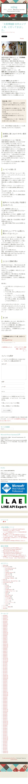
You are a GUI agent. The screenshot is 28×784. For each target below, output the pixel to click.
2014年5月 (5, 715)
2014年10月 (5, 711)
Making (4, 565)
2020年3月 (5, 629)
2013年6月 (5, 728)
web (4, 583)
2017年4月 (5, 669)
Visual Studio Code (7, 582)
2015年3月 (5, 705)
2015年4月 (5, 704)
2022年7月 (5, 618)
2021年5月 (5, 622)
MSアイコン (8, 575)
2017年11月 (5, 659)
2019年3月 (5, 642)
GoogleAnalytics (8, 589)
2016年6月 (5, 684)
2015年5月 (5, 702)
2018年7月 (5, 651)
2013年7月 (5, 727)
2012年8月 (5, 742)
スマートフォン (8, 599)
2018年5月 (5, 652)
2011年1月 (5, 749)
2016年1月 (5, 691)
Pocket (22, 38)
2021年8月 (5, 621)
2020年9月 (5, 625)
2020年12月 (5, 624)
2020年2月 (5, 631)
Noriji (13, 32)
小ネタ (6, 603)
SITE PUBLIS (8, 595)
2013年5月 (5, 729)
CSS (6, 585)
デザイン (7, 601)
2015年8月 (5, 698)
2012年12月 (5, 737)
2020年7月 (5, 628)
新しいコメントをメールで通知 (11, 403)
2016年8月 (5, 681)
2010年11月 (5, 752)
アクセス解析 (8, 598)
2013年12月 (5, 721)
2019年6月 (5, 639)
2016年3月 (5, 688)
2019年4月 (5, 641)
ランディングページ (9, 602)
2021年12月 (5, 619)
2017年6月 (5, 667)
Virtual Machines (8, 576)
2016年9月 (5, 679)
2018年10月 (5, 647)
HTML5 (6, 592)
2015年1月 (5, 708)
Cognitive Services (9, 572)
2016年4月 (5, 687)
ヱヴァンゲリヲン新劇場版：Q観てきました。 (20, 348)
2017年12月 (5, 658)
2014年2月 (5, 718)
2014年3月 (5, 717)
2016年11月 (5, 677)
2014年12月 (5, 709)
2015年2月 (5, 707)
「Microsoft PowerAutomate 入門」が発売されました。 (15, 555)
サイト (3, 391)
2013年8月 (5, 725)
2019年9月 (5, 635)
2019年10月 (5, 634)
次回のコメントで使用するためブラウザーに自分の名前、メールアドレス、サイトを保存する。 (13, 398)
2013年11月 (5, 722)
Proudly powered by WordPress (9, 758)
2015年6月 (5, 701)
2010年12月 (5, 751)
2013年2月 (5, 734)
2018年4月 (5, 654)
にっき (13, 342)
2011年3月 (5, 748)
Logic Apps (7, 573)
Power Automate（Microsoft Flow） (10, 581)
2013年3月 (5, 732)
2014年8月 (5, 714)
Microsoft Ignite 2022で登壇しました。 (11, 550)
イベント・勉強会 (7, 606)
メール (3, 386)
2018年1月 (5, 657)
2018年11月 (5, 645)
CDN (6, 571)
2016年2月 (5, 689)
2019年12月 (5, 632)
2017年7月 (5, 665)
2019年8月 (5, 637)
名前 (2, 381)
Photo (4, 579)
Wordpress (7, 596)
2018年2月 (5, 655)
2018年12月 (5, 644)
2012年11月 (5, 738)
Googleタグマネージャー (10, 591)
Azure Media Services (10, 568)
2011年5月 (5, 745)
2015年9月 (5, 697)
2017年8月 (5, 664)
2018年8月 (5, 649)
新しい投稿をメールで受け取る (11, 406)
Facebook (7, 586)
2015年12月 (5, 692)
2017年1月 (5, 674)
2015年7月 (5, 699)
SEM (6, 593)
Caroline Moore (14, 759)
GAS (6, 588)
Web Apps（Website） (10, 578)
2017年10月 (5, 661)
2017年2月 (5, 672)
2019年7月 (5, 638)
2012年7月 (5, 744)
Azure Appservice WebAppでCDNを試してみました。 (14, 540)
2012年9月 (5, 741)
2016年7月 (5, 682)
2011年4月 (5, 747)
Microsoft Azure (6, 566)
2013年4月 (5, 731)
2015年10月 (5, 695)
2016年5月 (5, 685)
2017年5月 (5, 668)
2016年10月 (5, 678)
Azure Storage (8, 569)
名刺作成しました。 (7, 347)
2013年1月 (5, 735)
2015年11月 (5, 694)
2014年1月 (5, 719)
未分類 (4, 608)
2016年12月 (5, 675)
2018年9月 (5, 648)
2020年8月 (5, 627)
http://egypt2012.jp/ (7, 340)
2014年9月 (5, 712)
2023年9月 (5, 615)
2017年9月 (5, 662)
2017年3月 (5, 671)
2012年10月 (5, 739)
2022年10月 (5, 617)
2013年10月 (5, 724)
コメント (4, 364)
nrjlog (14, 7)
